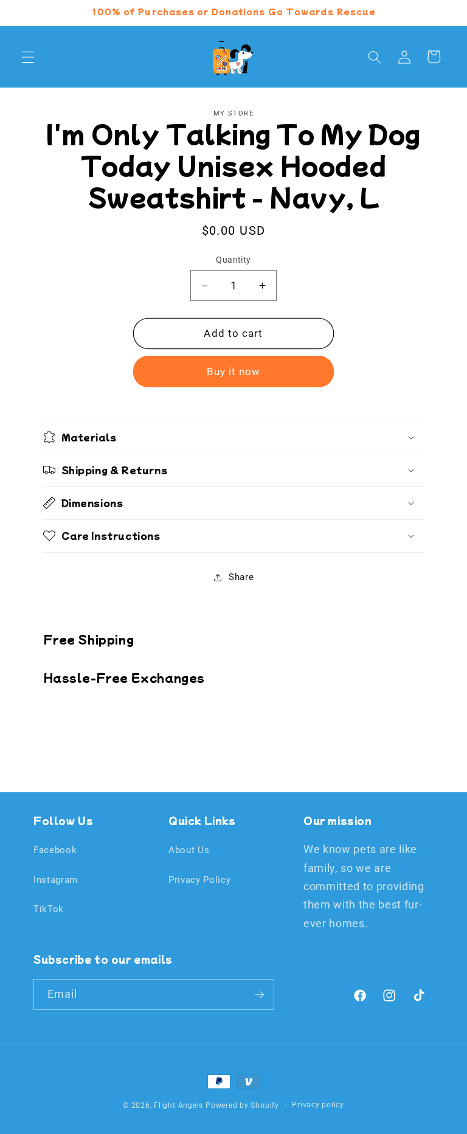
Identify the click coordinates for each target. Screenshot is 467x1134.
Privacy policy (318, 1105)
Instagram (55, 879)
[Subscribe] (259, 995)
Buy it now (234, 372)
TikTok (48, 909)
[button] (28, 56)
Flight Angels (178, 1105)
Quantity (233, 259)
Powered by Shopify (242, 1105)
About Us (188, 850)
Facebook (55, 850)
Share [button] (241, 577)
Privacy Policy (199, 879)
